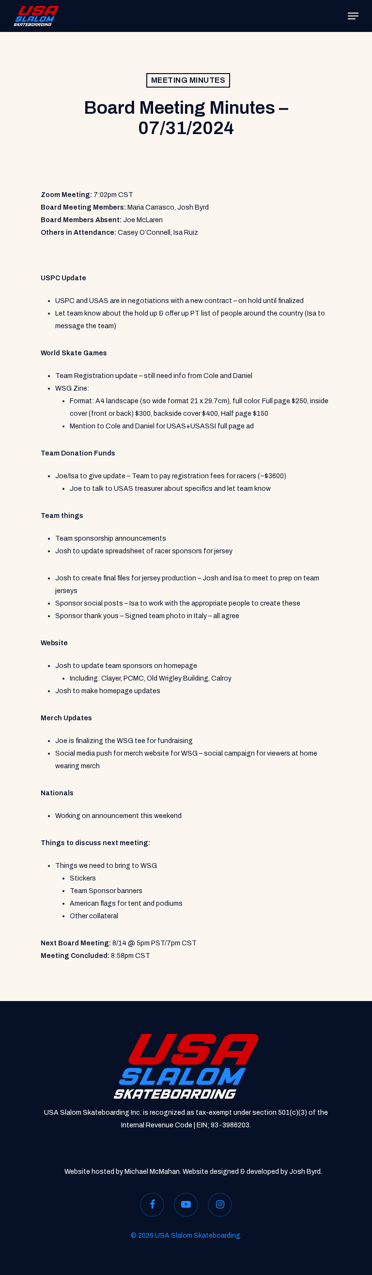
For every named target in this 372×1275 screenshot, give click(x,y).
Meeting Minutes (188, 80)
